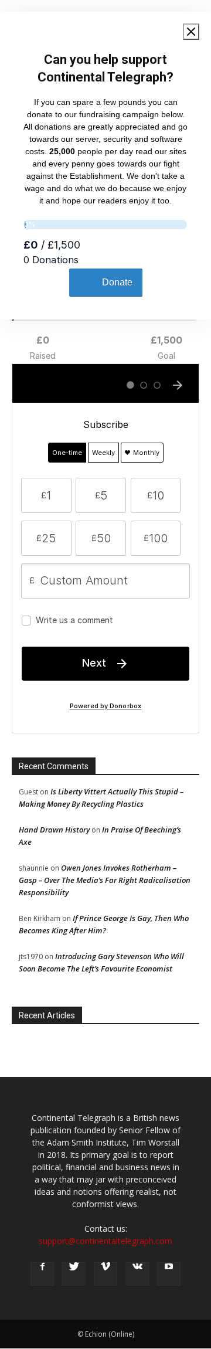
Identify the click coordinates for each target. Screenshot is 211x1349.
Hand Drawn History (54, 829)
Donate (117, 282)
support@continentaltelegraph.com (105, 1240)
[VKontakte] (137, 1274)
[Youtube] (169, 1274)
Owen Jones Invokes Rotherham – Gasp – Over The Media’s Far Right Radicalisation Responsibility (104, 880)
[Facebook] (42, 1274)
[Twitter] (74, 1274)
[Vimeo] (105, 1274)
